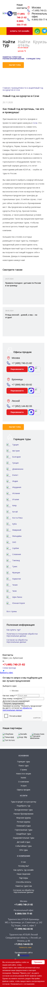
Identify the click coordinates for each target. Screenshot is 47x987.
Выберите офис (10, 686)
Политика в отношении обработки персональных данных (22, 635)
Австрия (16, 450)
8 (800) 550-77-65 (22, 23)
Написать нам (25, 947)
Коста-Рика (17, 518)
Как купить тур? (13, 630)
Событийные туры (23, 846)
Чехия (14, 585)
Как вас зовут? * (10, 695)
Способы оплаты (23, 882)
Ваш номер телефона (12, 698)
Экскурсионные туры (23, 809)
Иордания (16, 487)
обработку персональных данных (17, 709)
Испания (16, 493)
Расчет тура (15, 65)
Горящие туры (33, 59)
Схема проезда (9, 668)
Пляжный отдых (23, 826)
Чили (14, 591)
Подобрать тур (23, 805)
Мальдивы (17, 536)
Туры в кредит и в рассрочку (23, 801)
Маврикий (16, 530)
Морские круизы (23, 818)
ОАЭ (14, 542)
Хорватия (16, 579)
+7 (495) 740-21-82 (22, 15)
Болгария (16, 457)
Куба (14, 524)
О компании (23, 781)
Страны (23, 769)
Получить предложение (14, 703)
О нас (23, 862)
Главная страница (11, 88)
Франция (16, 572)
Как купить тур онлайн (23, 870)
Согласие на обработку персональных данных (17, 641)
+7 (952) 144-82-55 (22, 406)
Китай (15, 511)
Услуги (24, 785)
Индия (15, 481)
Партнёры (23, 878)
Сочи (35, 123)
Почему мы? (23, 866)
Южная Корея (18, 603)
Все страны (12, 611)
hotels (23, 777)
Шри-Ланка (17, 597)
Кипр (14, 505)
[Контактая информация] (10, 13)
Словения (16, 554)
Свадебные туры (23, 834)
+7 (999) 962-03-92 (22, 384)
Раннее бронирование (13, 59)
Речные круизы (23, 822)
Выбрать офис (6, 672)
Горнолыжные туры (23, 830)
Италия (15, 499)
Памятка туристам (12, 57)
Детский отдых (23, 842)
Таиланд (16, 560)
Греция (15, 463)
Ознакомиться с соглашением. (23, 984)
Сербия (15, 548)
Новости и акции (26, 88)
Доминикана (17, 469)
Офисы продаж (23, 789)
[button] (3, 670)
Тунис (14, 566)
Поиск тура (23, 765)
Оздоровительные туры (23, 838)
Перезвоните (17, 369)
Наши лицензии (23, 874)
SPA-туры (23, 850)
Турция (15, 444)
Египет (15, 475)
